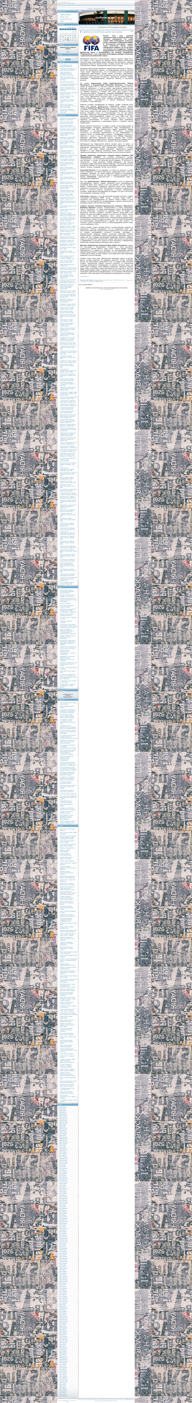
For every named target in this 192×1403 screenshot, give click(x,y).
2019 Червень (63, 1333)
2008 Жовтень (63, 1120)
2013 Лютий (62, 1206)
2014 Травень (63, 1231)
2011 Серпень (63, 1177)
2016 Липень (62, 1274)
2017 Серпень (63, 1296)
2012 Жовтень (63, 1200)
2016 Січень (62, 1265)
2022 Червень (63, 1391)
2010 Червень (63, 1153)
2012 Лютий (62, 1187)
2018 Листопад (63, 1321)
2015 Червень (63, 1253)
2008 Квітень (62, 1112)
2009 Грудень (63, 1143)
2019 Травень (63, 1331)
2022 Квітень (62, 1387)
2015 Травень (63, 1251)
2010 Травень (63, 1152)
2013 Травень (63, 1211)
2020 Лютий (62, 1346)
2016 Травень (63, 1271)
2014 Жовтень (63, 1240)
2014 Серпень (63, 1236)
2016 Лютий (62, 1266)
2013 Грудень (63, 1223)
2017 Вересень (63, 1298)
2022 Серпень (63, 1394)
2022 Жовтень (63, 1396)
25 (63, 39)
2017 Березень (63, 1288)
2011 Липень (62, 1175)
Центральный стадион (107, 280)
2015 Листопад (63, 1261)
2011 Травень (63, 1172)
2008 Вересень (63, 1119)
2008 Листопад (63, 1122)
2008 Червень (63, 1115)
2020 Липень (62, 1354)
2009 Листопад (63, 1142)
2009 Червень (63, 1133)
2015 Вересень (63, 1258)
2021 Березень (63, 1367)
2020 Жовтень (63, 1359)
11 (63, 35)
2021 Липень (62, 1374)
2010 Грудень (63, 1163)
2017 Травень (63, 1291)
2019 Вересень (63, 1338)
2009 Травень (63, 1132)
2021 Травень (63, 1371)
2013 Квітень (62, 1210)
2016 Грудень (63, 1283)
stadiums (96, 280)
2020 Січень (62, 1344)
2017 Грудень (63, 1303)
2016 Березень (63, 1268)
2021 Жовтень (63, 1379)
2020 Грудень (63, 1362)
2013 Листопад (63, 1221)
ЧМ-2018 (115, 280)
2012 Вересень (63, 1198)
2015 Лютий (62, 1246)
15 (72, 35)
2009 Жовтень (63, 1140)
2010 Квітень (62, 1150)
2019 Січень (62, 1324)
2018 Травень (63, 1311)
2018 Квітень (62, 1309)
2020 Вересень (63, 1357)
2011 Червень (63, 1173)
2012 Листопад (63, 1201)
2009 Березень (63, 1128)
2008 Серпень (63, 1117)
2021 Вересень (63, 1377)
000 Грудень (62, 1107)
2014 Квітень (62, 1230)
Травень (91, 27)
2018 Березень (63, 1308)
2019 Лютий (62, 1326)
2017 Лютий (62, 1286)
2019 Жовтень (63, 1339)
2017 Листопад (63, 1301)
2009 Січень (62, 1125)
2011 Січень (62, 1165)
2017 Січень (62, 1284)
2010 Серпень (63, 1157)
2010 (86, 27)
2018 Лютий (62, 1306)
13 (68, 35)
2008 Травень (63, 1114)
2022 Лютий (62, 1386)
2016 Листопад (63, 1281)
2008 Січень (62, 1109)
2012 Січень (62, 1185)
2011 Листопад (63, 1182)
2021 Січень (62, 1364)
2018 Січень (62, 1304)
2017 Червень (63, 1293)
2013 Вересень (63, 1218)
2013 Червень (63, 1213)
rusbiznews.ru (84, 276)
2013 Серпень (63, 1216)
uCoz (67, 1401)
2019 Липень (62, 1334)
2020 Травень (63, 1351)
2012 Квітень (62, 1190)
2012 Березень (63, 1188)
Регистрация (97, 8)
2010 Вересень (63, 1158)
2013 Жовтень (63, 1220)
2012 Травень (63, 1192)
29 (72, 39)
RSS (73, 3)
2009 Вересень (63, 1138)
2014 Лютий (62, 1226)
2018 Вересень (63, 1318)
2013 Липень (62, 1215)
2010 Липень (62, 1155)
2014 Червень (63, 1233)
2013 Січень (62, 1205)
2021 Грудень (63, 1382)
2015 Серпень (63, 1256)
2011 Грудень (63, 1183)
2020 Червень (63, 1352)
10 (60, 35)
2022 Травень (63, 1389)
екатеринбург (92, 281)
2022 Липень (62, 1392)
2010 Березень (63, 1148)
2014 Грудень (63, 1243)
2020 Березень (63, 1347)
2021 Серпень (63, 1376)
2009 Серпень (63, 1137)
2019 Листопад (63, 1341)
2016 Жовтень (63, 1279)
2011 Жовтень (63, 1180)
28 (70, 39)
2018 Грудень (63, 1323)
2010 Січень (62, 1145)
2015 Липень (62, 1255)
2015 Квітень (62, 1250)
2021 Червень (63, 1372)
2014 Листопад (63, 1241)
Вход (110, 289)
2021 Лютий (62, 1366)
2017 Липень (62, 1294)
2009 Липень (62, 1135)
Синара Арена (121, 280)
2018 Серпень (63, 1316)
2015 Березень (63, 1248)
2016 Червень (63, 1273)
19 (65, 37)
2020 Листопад (63, 1361)
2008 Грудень (63, 1123)
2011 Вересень (63, 1178)
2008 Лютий (62, 1110)
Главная (90, 8)
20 (68, 37)
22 (72, 37)
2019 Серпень (63, 1336)
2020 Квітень (62, 1349)
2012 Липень (62, 1195)
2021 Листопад (63, 1381)
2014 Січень (62, 1225)
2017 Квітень (62, 1289)
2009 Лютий (62, 1127)
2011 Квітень (62, 1170)
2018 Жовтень (63, 1319)
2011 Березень (63, 1168)
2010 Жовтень (63, 1160)
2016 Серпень (63, 1276)
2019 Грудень (63, 1342)
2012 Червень (63, 1193)
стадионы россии (84, 281)
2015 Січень (62, 1245)
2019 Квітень (62, 1329)
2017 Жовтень (63, 1299)
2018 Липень (62, 1314)
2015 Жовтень (63, 1260)
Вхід (103, 8)
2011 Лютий (62, 1167)
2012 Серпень (63, 1196)
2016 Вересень (63, 1278)
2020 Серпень (63, 1356)
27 (68, 39)
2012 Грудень (63, 1203)
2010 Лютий (62, 1147)
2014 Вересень (63, 1238)
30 (75, 39)
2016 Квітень (62, 1269)
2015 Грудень (63, 1263)
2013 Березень (63, 1208)
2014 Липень (62, 1235)
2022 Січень (62, 1384)
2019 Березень (63, 1328)
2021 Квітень (62, 1369)
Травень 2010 (71, 27)
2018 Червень (63, 1313)
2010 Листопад (63, 1162)
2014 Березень (63, 1228)
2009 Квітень (62, 1130)
